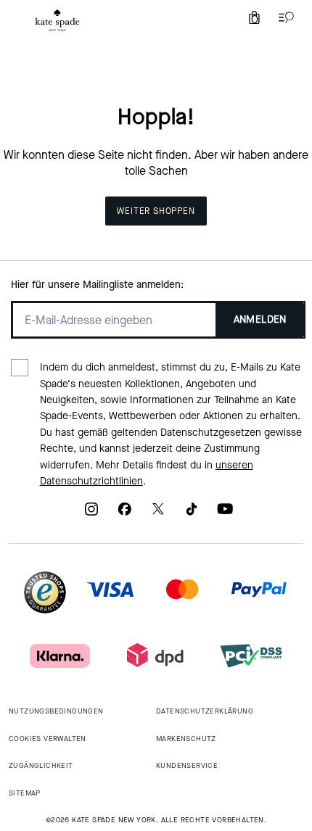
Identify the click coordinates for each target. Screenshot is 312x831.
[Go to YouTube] (225, 513)
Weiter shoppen (155, 211)
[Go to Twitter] (158, 513)
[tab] (57, 20)
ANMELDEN (260, 319)
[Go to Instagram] (91, 513)
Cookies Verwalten (47, 738)
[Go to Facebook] (125, 513)
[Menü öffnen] (283, 17)
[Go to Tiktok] (191, 513)
